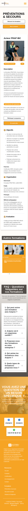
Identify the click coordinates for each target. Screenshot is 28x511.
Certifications (8, 476)
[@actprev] (9, 420)
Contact (7, 481)
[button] (3, 257)
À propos (7, 473)
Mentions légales (14, 503)
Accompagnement (9, 479)
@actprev (8, 423)
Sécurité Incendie (9, 491)
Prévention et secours (10, 489)
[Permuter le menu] (25, 3)
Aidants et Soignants (10, 494)
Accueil (7, 470)
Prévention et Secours (9, 63)
